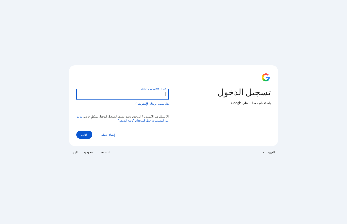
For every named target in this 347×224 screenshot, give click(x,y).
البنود (75, 152)
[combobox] (268, 152)
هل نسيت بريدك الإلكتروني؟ (152, 103)
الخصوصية (89, 152)
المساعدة (105, 152)
